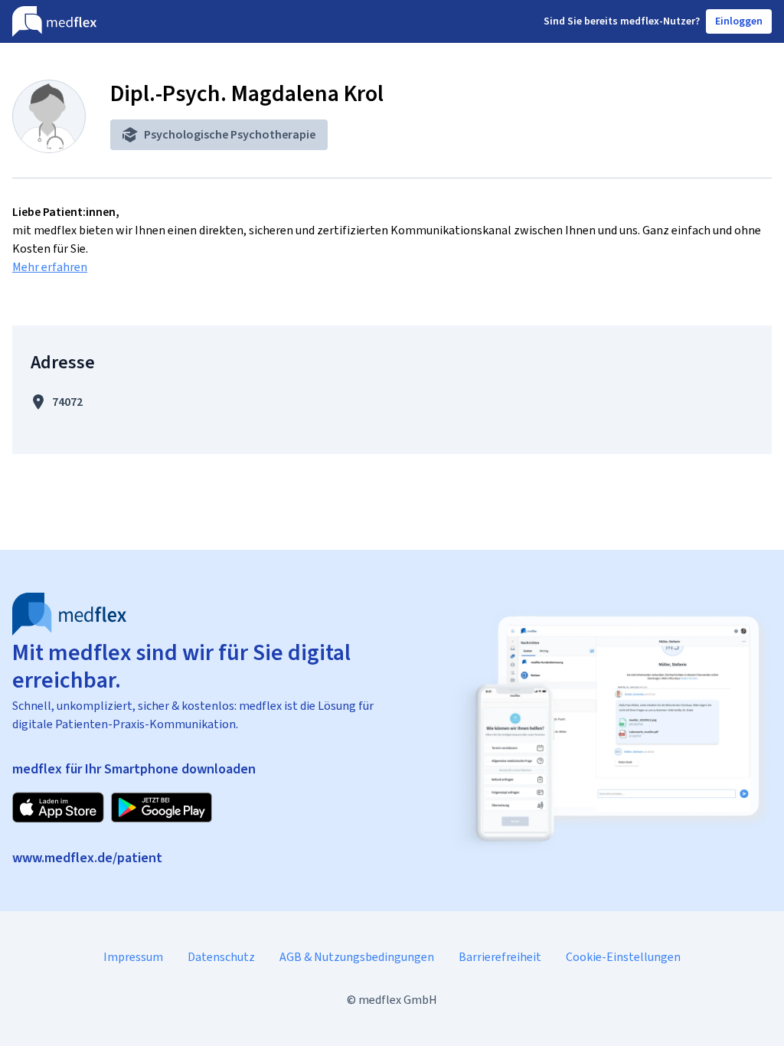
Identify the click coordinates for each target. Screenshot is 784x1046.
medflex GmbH (397, 1000)
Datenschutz (221, 957)
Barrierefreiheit (500, 957)
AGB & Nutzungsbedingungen (356, 957)
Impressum (133, 957)
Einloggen (739, 21)
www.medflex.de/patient (87, 857)
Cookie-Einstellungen (623, 957)
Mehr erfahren (49, 267)
